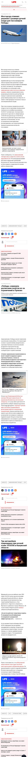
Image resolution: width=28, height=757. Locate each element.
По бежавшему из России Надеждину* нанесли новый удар (13, 510)
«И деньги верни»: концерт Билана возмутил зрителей (12, 258)
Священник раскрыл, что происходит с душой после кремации (13, 278)
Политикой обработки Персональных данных (10, 6)
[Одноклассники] (15, 234)
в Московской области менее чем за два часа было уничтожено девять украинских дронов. (12, 664)
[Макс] (5, 234)
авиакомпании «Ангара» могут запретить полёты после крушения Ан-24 (12, 156)
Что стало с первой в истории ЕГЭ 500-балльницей (11, 254)
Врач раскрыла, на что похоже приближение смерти (12, 520)
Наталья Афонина (6, 457)
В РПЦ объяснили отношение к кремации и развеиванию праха (12, 268)
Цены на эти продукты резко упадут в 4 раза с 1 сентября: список (13, 751)
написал (21, 607)
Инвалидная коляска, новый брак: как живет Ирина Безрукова (12, 533)
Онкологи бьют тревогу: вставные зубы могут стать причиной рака (13, 273)
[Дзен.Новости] (2, 234)
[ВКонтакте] (12, 234)
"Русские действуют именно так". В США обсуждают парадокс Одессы (11, 263)
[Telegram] (9, 234)
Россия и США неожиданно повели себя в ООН (13, 524)
